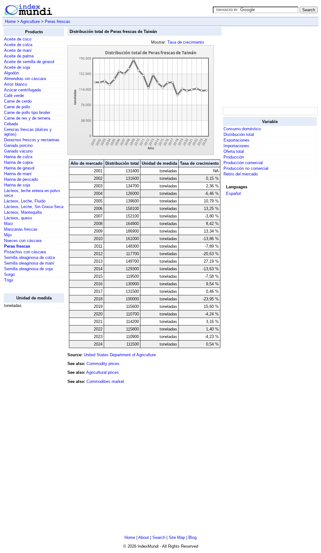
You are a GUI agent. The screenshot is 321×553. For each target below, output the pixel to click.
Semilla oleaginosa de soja (28, 268)
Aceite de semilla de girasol (29, 61)
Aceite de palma (19, 56)
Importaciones (236, 145)
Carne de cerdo (18, 101)
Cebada (11, 123)
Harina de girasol (19, 168)
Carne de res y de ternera (27, 118)
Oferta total (234, 151)
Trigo (8, 280)
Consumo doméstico (242, 128)
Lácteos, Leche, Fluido (24, 201)
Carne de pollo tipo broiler (27, 112)
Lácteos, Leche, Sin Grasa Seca (33, 206)
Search (158, 537)
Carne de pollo (17, 107)
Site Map (177, 537)
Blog (192, 537)
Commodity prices (103, 363)
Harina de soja (17, 185)
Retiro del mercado (241, 174)
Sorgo (9, 274)
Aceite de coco (17, 39)
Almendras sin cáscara (25, 78)
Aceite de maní (18, 50)
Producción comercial (243, 162)
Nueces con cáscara (22, 240)
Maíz (8, 223)
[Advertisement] (28, 408)
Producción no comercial (246, 168)
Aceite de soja (17, 67)
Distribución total (239, 134)
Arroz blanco (15, 84)
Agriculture (30, 21)
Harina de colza (18, 156)
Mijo (8, 235)
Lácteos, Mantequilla (23, 212)
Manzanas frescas (21, 229)
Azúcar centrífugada (22, 90)
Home (10, 21)
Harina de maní (18, 173)
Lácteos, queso (18, 218)
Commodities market (105, 381)
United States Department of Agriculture (120, 354)
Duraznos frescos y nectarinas (32, 139)
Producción (234, 157)
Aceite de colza (18, 44)
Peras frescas (57, 21)
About (143, 537)
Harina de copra (18, 162)
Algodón (11, 73)
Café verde (14, 95)
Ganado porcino (18, 145)
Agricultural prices (102, 372)
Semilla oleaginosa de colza (29, 257)
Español (233, 193)
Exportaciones (237, 140)
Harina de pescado (21, 179)
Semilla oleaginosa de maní (29, 263)
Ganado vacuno (18, 151)
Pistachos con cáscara (25, 252)
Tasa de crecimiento (185, 42)
